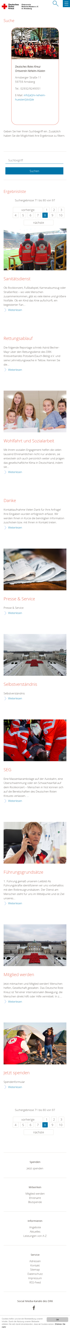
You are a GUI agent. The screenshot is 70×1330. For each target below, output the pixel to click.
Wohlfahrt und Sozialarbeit (29, 441)
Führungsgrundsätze (23, 872)
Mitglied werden (19, 974)
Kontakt (35, 1265)
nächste (38, 222)
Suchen (34, 171)
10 (60, 215)
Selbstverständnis (20, 684)
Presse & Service (19, 599)
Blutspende (35, 1202)
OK (57, 1319)
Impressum (35, 1278)
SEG (7, 769)
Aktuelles (35, 1231)
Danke (10, 500)
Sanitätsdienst (17, 279)
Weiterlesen (15, 310)
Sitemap (35, 1269)
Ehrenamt (35, 1198)
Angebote (35, 1227)
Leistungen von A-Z (35, 1236)
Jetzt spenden (17, 1072)
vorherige (27, 210)
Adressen (35, 1261)
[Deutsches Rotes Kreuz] (10, 7)
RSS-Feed (35, 1282)
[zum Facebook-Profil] (34, 1308)
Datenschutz (35, 1274)
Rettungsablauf (18, 338)
